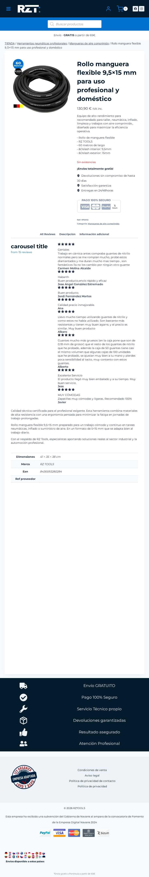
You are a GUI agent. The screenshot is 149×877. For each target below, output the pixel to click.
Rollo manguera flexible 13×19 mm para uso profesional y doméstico (28, 551)
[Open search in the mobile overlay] (74, 24)
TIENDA (10, 43)
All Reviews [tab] (47, 234)
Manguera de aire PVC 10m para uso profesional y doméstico (29, 639)
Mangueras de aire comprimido (89, 43)
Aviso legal (92, 775)
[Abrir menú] (8, 8)
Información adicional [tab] (94, 234)
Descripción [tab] (67, 234)
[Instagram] (141, 8)
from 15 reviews (21, 252)
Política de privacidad (92, 786)
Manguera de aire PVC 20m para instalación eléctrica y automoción (72, 551)
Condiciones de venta (92, 770)
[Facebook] (135, 8)
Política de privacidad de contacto (92, 781)
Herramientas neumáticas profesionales (42, 43)
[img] (97, 244)
